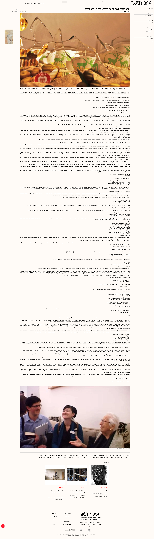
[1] (100, 375)
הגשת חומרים (28, 3)
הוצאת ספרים (34, 3)
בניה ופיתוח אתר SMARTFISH (80, 535)
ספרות (151, 25)
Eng (151, 41)
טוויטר (54, 519)
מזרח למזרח (150, 36)
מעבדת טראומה (149, 15)
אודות (39, 3)
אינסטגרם (54, 516)
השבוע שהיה (150, 11)
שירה (151, 22)
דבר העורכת (150, 8)
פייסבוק (54, 513)
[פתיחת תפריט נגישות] (3, 526)
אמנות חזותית (149, 27)
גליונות (42, 3)
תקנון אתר (67, 522)
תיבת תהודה (150, 29)
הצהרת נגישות (67, 525)
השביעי (150, 13)
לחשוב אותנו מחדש (148, 18)
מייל (54, 525)
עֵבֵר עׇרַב (150, 20)
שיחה (151, 38)
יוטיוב (54, 522)
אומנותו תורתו (149, 31)
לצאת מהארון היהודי (148, 34)
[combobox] (87, 2)
